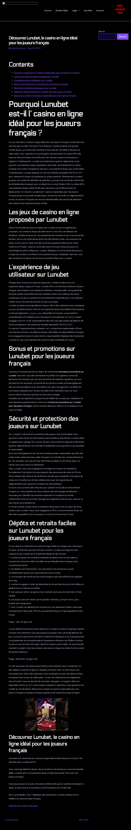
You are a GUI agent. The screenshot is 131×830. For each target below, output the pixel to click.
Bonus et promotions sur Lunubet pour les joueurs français (41, 84)
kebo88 (12, 805)
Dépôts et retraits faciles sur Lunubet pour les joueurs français (43, 91)
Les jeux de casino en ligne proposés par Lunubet (36, 76)
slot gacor (33, 805)
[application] (78, 10)
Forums (47, 10)
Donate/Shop (62, 10)
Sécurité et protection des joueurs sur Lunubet (35, 88)
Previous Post (10, 820)
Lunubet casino (35, 313)
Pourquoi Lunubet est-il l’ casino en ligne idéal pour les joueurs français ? (47, 72)
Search (101, 31)
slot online (22, 805)
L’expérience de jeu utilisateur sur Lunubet (33, 80)
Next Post (84, 820)
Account (100, 10)
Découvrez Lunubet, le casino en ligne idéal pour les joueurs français (45, 95)
